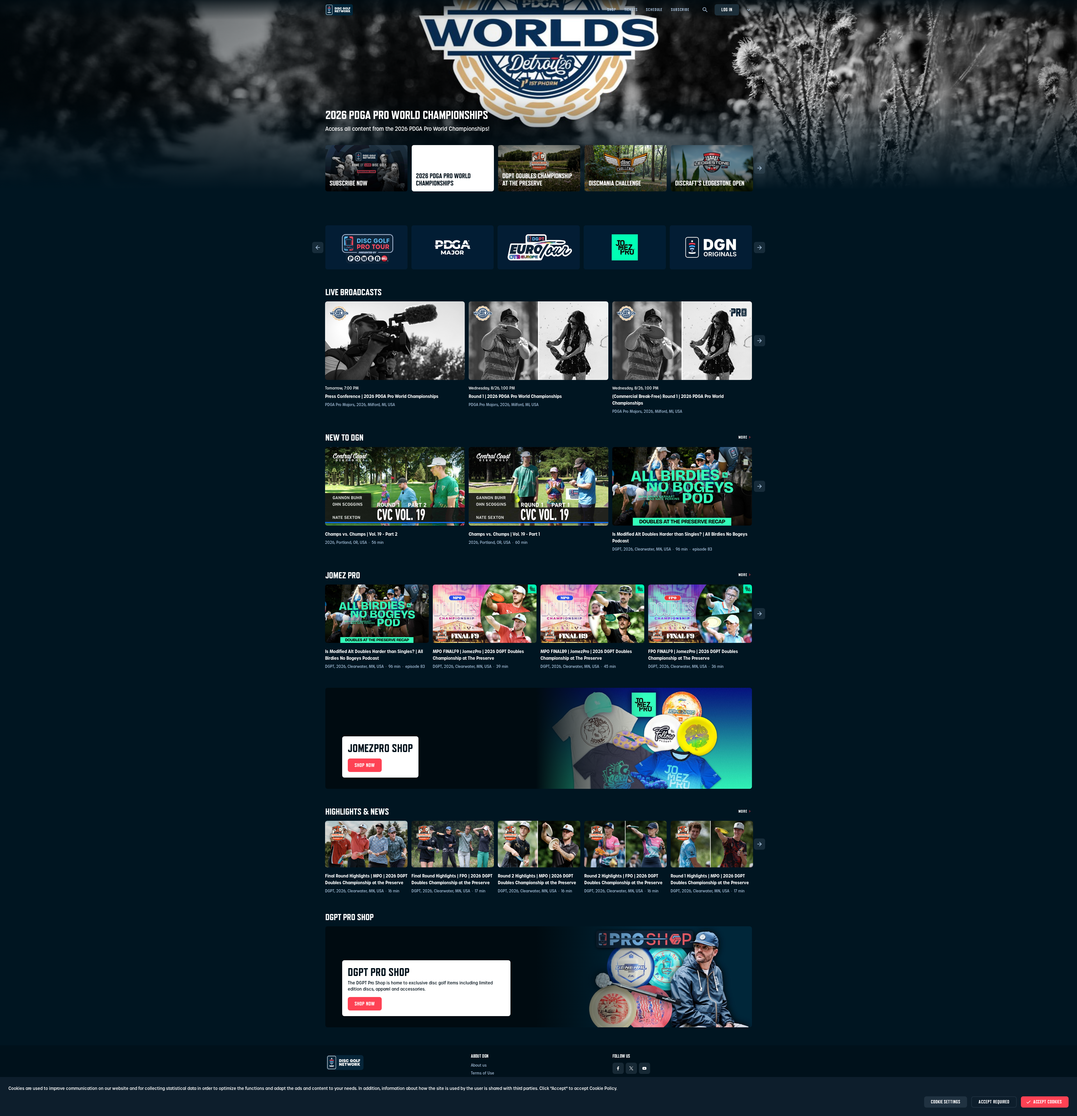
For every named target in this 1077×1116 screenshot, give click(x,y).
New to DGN (344, 438)
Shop (611, 9)
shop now (365, 765)
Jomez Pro (342, 575)
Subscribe (680, 9)
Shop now (365, 1004)
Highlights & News (357, 812)
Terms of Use (482, 1073)
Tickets (631, 9)
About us (479, 1066)
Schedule (654, 9)
